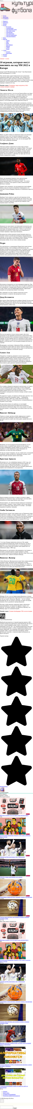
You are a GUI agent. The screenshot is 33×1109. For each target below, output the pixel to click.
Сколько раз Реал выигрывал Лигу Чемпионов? (12, 857)
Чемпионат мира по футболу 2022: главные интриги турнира (14, 86)
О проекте (5, 18)
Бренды (5, 39)
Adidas (8, 40)
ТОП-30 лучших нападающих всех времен (11, 877)
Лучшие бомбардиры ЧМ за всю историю (20, 611)
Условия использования (9, 1094)
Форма (5, 24)
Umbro (8, 47)
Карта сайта (6, 1093)
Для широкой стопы (11, 29)
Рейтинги (5, 22)
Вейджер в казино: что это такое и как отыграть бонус (14, 815)
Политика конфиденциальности (11, 1095)
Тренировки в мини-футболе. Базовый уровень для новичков (16, 897)
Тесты (4, 15)
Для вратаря (9, 32)
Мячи (4, 38)
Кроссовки (9, 53)
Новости (5, 21)
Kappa (7, 49)
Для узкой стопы (10, 31)
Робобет (5, 1091)
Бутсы (4, 25)
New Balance (9, 44)
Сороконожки (9, 28)
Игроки (5, 54)
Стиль (4, 50)
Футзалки (8, 26)
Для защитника (10, 33)
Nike (7, 42)
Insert (15, 1108)
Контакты (5, 17)
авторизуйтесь (4, 786)
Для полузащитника (11, 35)
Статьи (5, 56)
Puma (7, 43)
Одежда (8, 51)
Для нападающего (11, 36)
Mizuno (8, 46)
